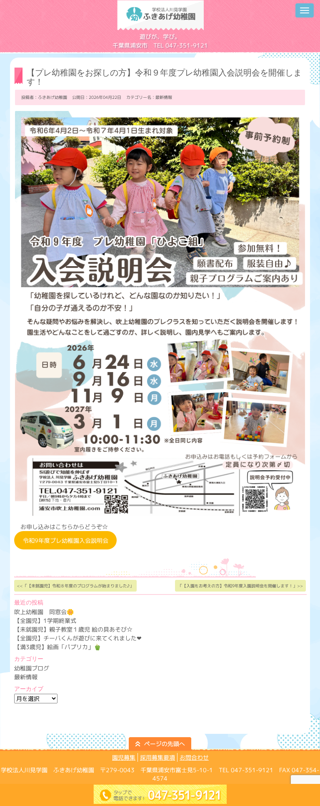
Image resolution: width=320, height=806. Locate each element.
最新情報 (163, 97)
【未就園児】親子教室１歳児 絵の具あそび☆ (73, 629)
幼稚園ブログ (31, 668)
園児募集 (123, 757)
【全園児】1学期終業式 (45, 621)
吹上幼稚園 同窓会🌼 (44, 612)
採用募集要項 (157, 757)
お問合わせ (194, 757)
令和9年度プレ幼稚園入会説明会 (65, 540)
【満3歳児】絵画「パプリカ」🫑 (57, 647)
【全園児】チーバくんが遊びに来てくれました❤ (78, 638)
